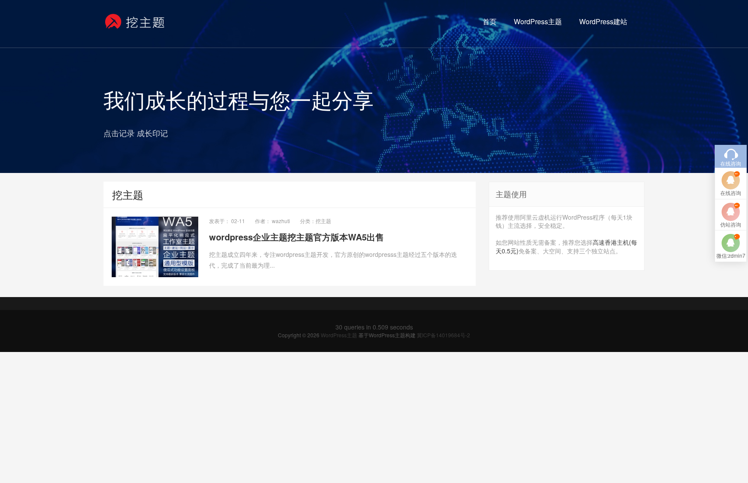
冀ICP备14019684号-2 (443, 335)
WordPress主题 (538, 21)
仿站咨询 (730, 224)
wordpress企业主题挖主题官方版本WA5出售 (296, 236)
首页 (490, 21)
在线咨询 (730, 192)
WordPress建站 (603, 21)
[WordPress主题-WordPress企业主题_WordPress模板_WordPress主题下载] (135, 21)
